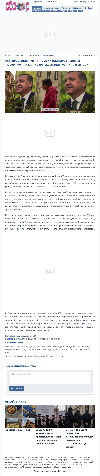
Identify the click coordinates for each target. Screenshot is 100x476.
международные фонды (16, 349)
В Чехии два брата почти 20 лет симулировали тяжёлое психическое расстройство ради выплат (80, 438)
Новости (37, 8)
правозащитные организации (68, 349)
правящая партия (79, 346)
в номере (53, 11)
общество (28, 55)
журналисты (11, 346)
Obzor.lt (66, 457)
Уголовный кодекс (43, 346)
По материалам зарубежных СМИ (21, 336)
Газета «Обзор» (51, 8)
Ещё (90, 8)
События (76, 8)
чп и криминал (46, 55)
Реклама (65, 8)
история (62, 11)
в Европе (72, 11)
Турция (21, 346)
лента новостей (40, 11)
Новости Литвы (67, 467)
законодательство (61, 346)
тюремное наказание (39, 349)
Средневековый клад (18, 429)
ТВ (85, 8)
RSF (51, 349)
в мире (36, 55)
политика (19, 55)
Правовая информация (45, 471)
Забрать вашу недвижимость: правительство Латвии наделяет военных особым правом (49, 436)
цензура (29, 346)
